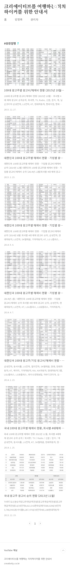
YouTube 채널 (10, 550)
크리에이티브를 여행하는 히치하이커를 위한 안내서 (35, 6)
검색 (55, 6)
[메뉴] (63, 6)
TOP (63, 550)
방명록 (18, 19)
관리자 (34, 19)
